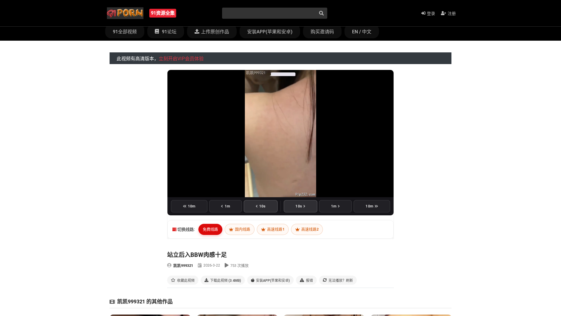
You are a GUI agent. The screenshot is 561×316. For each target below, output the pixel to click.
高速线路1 (275, 229)
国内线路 (242, 229)
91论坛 (168, 32)
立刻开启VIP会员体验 (181, 58)
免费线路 (210, 229)
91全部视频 (125, 32)
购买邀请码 (322, 32)
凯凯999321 (183, 265)
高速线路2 (309, 229)
